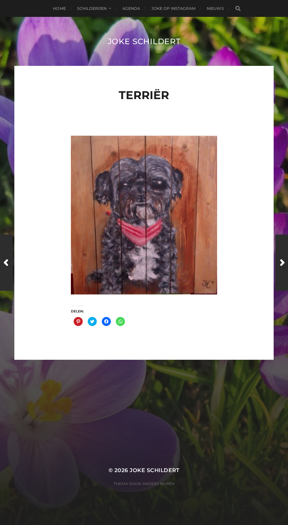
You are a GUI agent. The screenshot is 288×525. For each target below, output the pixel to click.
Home (59, 8)
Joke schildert (144, 41)
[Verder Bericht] (281, 262)
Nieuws (215, 8)
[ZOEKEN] (238, 8)
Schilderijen (92, 8)
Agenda (131, 8)
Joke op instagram (173, 8)
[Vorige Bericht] (6, 262)
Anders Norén (158, 483)
